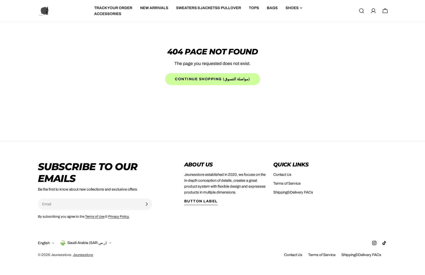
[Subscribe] (146, 204)
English (44, 243)
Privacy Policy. (118, 216)
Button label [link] (201, 201)
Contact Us (282, 175)
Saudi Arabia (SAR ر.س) (87, 243)
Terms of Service (287, 183)
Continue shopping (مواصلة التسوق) (212, 79)
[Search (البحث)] (361, 11)
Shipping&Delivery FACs (293, 192)
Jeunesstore (61, 255)
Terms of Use (95, 216)
